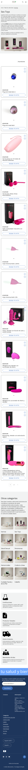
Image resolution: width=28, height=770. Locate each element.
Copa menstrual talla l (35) (9, 297)
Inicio (2, 7)
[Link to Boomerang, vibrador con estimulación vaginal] (14, 421)
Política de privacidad (14, 763)
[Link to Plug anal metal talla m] (14, 77)
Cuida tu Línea (20, 565)
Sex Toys (18, 532)
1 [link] (10, 484)
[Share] (25, 71)
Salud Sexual (5, 548)
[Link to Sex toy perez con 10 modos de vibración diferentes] (14, 144)
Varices (3, 532)
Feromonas (18, 548)
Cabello (17, 582)
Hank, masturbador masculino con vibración (12, 229)
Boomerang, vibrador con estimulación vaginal (13, 436)
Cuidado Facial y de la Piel (6, 583)
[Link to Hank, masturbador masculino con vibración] (14, 214)
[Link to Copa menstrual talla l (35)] (14, 282)
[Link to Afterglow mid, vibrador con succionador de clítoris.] (14, 351)
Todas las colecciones (8, 7)
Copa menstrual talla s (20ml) (10, 263)
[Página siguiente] (17, 484)
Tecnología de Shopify (19, 766)
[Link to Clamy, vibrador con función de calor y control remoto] (14, 316)
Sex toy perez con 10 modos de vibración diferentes (11, 159)
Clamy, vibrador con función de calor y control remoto (13, 331)
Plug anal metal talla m (9, 92)
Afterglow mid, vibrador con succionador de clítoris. (10, 366)
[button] (1, 2)
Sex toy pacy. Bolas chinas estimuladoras (9, 194)
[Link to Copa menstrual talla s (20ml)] (14, 249)
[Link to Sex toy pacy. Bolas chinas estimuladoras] (14, 179)
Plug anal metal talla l (8, 125)
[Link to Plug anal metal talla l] (14, 110)
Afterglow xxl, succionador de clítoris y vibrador (13, 401)
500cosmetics (11, 766)
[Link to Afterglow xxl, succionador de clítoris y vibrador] (14, 386)
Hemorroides (5, 565)
